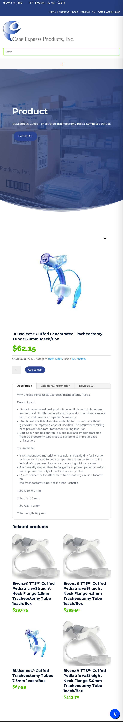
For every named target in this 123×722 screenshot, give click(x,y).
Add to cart (35, 369)
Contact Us (25, 136)
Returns (84, 11)
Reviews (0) (86, 385)
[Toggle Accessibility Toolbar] (115, 714)
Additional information (55, 385)
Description (24, 385)
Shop (75, 11)
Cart (100, 11)
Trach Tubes (55, 358)
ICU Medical (79, 358)
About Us (64, 11)
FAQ (92, 11)
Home (52, 11)
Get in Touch (113, 11)
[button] (105, 238)
